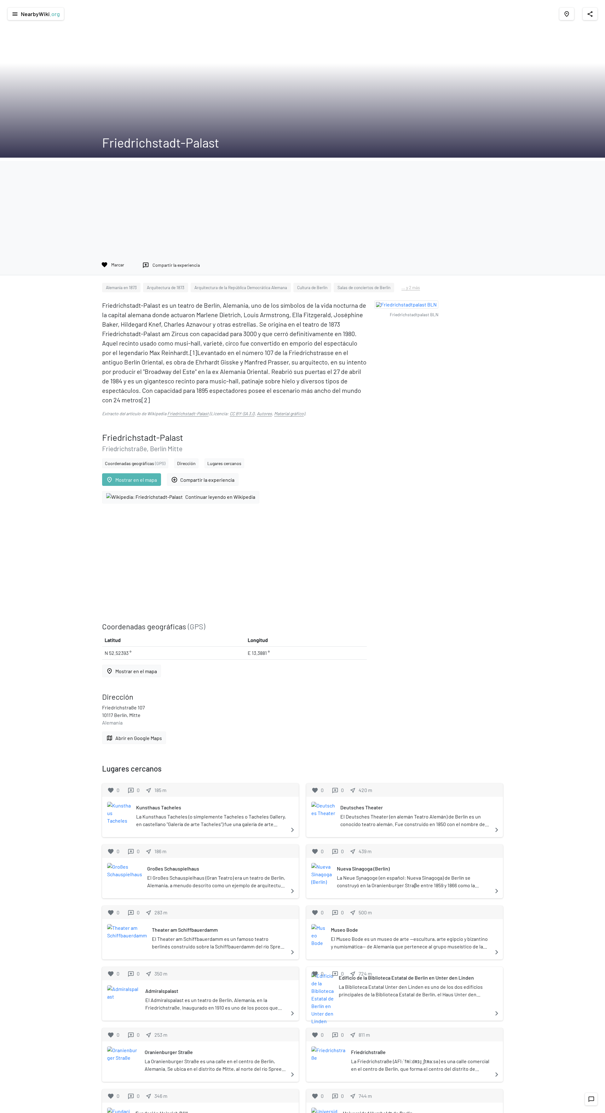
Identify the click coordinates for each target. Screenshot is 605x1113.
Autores (264, 413)
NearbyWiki (36, 13)
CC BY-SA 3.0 (242, 413)
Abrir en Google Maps (134, 738)
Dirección (186, 463)
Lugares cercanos (224, 463)
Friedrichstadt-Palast (188, 413)
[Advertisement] (302, 205)
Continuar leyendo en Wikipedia (220, 497)
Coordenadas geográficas (135, 463)
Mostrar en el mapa (131, 479)
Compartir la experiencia (202, 479)
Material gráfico (289, 413)
